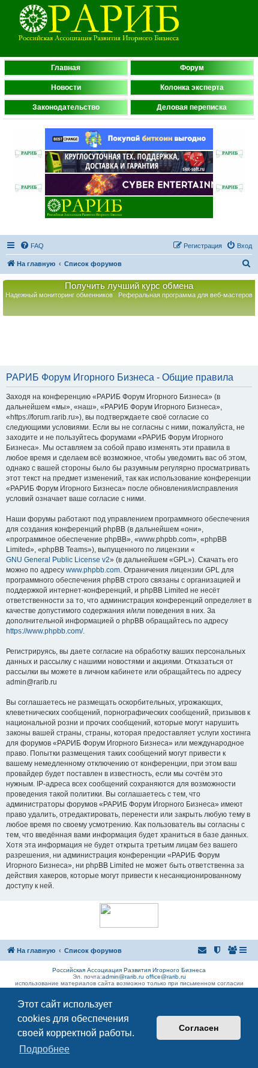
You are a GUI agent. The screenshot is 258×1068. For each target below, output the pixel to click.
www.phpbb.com (93, 570)
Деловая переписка (192, 107)
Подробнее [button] (44, 1049)
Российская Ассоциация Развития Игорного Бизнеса (129, 970)
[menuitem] (32, 246)
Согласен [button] (198, 1028)
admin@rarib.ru (123, 976)
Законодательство (66, 107)
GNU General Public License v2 (58, 560)
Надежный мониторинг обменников (59, 294)
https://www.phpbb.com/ (44, 631)
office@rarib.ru (166, 976)
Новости (66, 87)
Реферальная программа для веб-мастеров (185, 294)
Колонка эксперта (192, 87)
